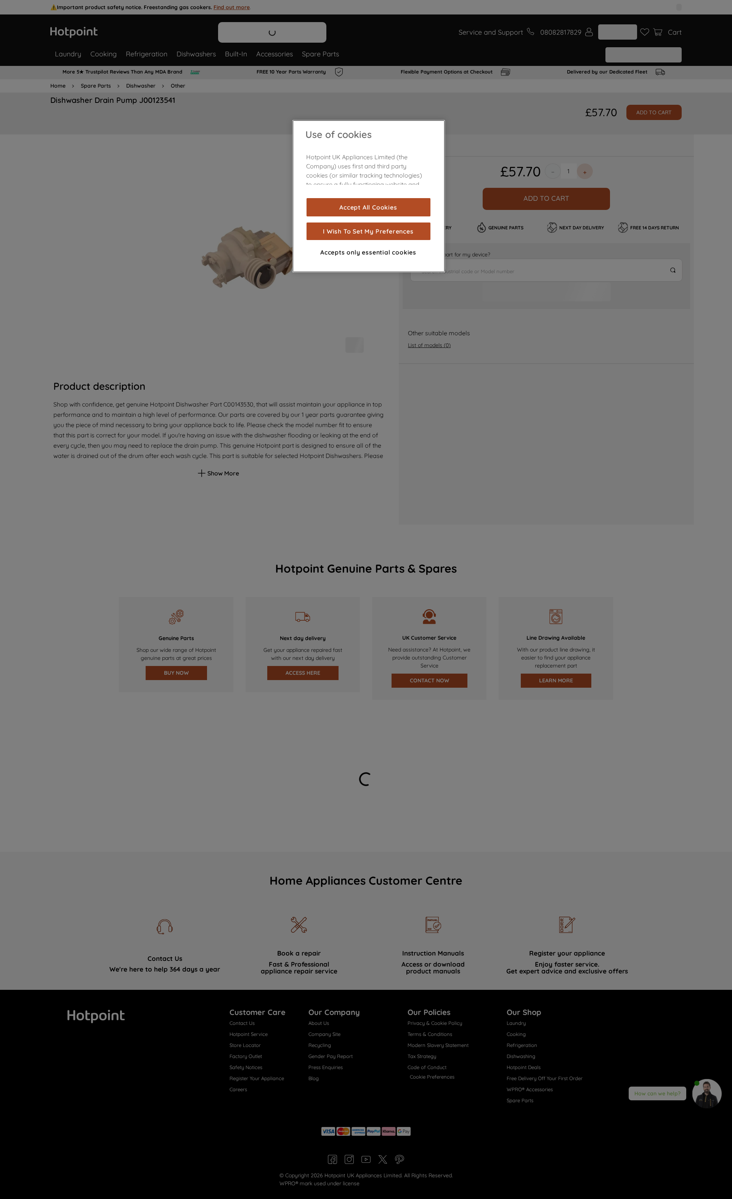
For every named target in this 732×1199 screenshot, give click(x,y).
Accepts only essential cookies (368, 252)
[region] (368, 196)
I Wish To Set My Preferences (368, 231)
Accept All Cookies (368, 207)
